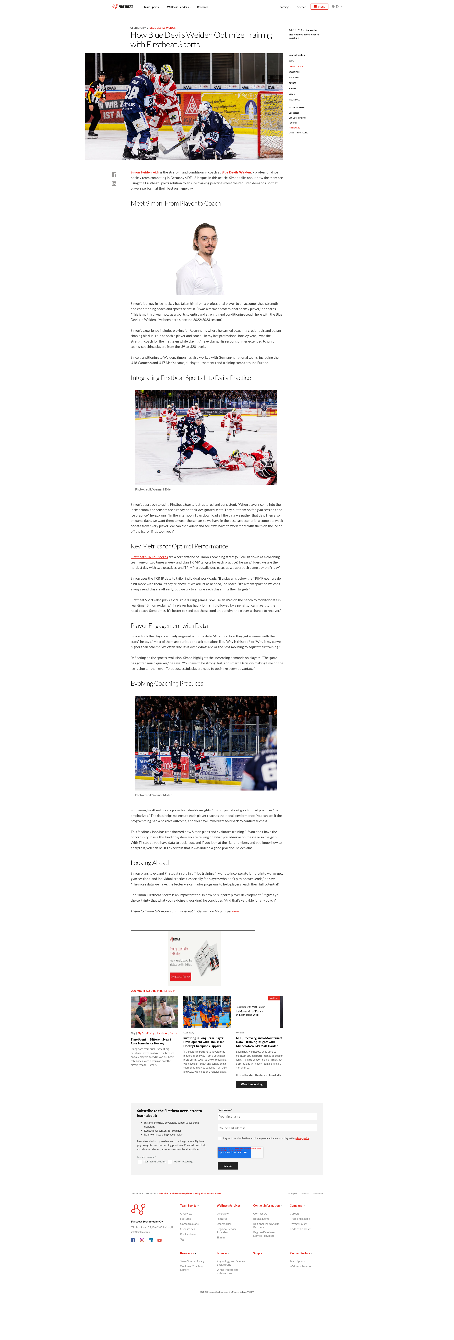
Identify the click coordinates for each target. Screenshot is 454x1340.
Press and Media (300, 1218)
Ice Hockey (296, 34)
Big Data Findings (147, 1033)
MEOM (250, 1292)
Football (293, 122)
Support (258, 1253)
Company (296, 1205)
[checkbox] (173, 1162)
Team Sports (151, 7)
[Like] (114, 174)
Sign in (184, 1239)
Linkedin (151, 1240)
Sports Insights (297, 54)
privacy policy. (302, 1138)
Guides (292, 83)
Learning (283, 7)
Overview (186, 1213)
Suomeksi (305, 1193)
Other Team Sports (298, 132)
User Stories (296, 66)
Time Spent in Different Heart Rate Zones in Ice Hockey (151, 1041)
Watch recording (251, 1084)
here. (236, 911)
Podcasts (294, 77)
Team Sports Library (192, 1261)
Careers (294, 1213)
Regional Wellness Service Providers (264, 1233)
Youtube (159, 1240)
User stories (311, 30)
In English (292, 1193)
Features (185, 1218)
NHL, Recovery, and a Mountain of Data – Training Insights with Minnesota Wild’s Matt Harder (259, 1042)
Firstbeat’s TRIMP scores (149, 557)
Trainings (294, 100)
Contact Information (266, 1205)
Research (202, 7)
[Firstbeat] (122, 6)
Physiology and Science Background (231, 1262)
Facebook (133, 1240)
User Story (138, 27)
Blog (291, 61)
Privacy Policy (298, 1223)
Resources (187, 1253)
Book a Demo (261, 1218)
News (292, 94)
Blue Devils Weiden (163, 27)
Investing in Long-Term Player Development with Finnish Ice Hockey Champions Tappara (203, 1042)
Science (301, 7)
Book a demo (188, 1234)
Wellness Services (178, 7)
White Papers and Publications (228, 1271)
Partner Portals (300, 1253)
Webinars (294, 72)
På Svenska (318, 1193)
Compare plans (189, 1223)
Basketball (294, 112)
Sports (307, 34)
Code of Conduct (300, 1228)
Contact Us (260, 1213)
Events (293, 88)
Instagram (142, 1240)
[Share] (114, 183)
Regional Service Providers (227, 1230)
